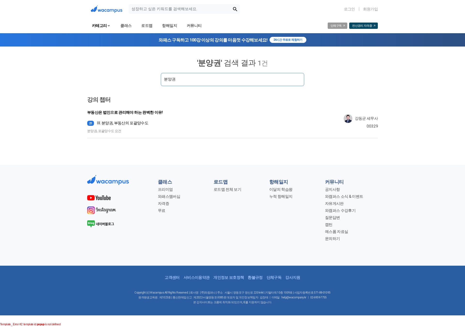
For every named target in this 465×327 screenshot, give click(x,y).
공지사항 (332, 189)
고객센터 (172, 277)
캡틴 (329, 224)
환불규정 (255, 277)
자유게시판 (334, 203)
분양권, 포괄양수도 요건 (104, 131)
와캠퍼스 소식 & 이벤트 (344, 196)
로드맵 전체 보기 (227, 189)
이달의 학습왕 (280, 189)
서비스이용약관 (196, 277)
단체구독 (274, 277)
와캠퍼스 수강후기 (340, 210)
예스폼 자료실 (336, 231)
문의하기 (332, 238)
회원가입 (370, 9)
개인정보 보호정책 (228, 277)
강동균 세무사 (366, 118)
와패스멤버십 (169, 196)
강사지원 (292, 277)
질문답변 (332, 217)
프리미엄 (165, 189)
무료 (161, 210)
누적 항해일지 (280, 196)
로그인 (349, 9)
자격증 (163, 203)
